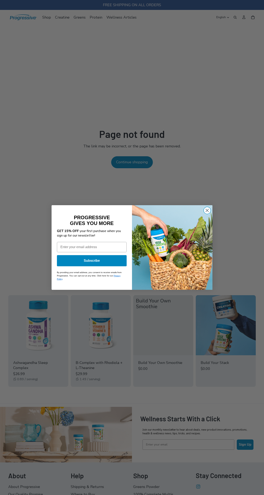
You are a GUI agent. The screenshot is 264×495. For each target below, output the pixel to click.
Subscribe (92, 260)
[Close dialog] (207, 210)
